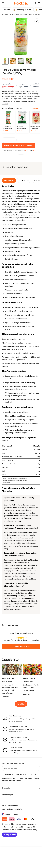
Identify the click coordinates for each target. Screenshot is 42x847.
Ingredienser (23, 180)
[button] (35, 3)
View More (21, 704)
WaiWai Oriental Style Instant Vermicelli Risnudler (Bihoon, (35, 127)
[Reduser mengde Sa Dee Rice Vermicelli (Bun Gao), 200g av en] (4, 140)
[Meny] (3, 3)
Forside (5, 14)
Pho (30, 14)
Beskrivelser (9, 180)
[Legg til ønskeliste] (36, 20)
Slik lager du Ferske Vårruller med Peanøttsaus (31, 687)
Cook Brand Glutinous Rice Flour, (21, 127)
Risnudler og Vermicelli (18, 14)
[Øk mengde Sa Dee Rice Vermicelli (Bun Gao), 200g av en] (14, 140)
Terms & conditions (27, 774)
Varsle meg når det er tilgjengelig (18, 145)
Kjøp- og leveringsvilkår (12, 809)
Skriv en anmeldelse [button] (21, 646)
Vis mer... (35, 108)
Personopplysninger (10, 805)
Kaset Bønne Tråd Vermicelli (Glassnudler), (7, 127)
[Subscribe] (37, 768)
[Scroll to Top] (38, 835)
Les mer (5, 104)
